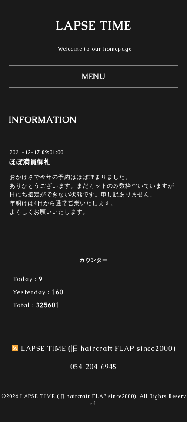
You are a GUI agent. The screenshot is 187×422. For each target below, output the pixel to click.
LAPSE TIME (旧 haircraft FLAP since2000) (78, 396)
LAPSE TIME (94, 25)
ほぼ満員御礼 (30, 162)
